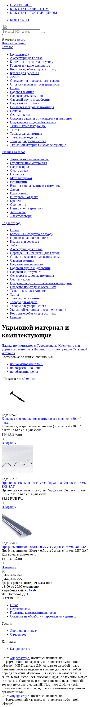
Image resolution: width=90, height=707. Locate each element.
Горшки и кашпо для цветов (30, 65)
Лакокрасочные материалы (29, 159)
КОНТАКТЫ (19, 20)
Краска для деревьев (24, 73)
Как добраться (20, 648)
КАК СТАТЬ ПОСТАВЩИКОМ (33, 12)
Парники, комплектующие (53, 349)
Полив (14, 88)
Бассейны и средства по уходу (31, 61)
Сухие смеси (19, 170)
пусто (21, 39)
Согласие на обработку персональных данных (43, 616)
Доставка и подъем (23, 630)
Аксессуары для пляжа (26, 58)
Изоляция (17, 174)
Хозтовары (18, 212)
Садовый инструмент (25, 103)
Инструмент (19, 193)
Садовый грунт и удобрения (30, 99)
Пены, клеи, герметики (26, 208)
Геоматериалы (47, 345)
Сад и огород (19, 54)
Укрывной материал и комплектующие (38, 145)
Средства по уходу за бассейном (33, 122)
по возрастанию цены (25, 368)
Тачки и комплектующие (28, 126)
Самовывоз (18, 634)
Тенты (14, 130)
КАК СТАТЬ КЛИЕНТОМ (29, 9)
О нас (14, 605)
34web (31, 590)
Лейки (14, 77)
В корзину (9, 443)
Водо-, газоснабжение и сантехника (35, 185)
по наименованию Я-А (26, 364)
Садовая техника (22, 92)
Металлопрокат (21, 178)
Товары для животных (26, 133)
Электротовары (21, 216)
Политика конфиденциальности (33, 612)
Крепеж (15, 201)
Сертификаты (20, 609)
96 (28, 378)
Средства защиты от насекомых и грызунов (41, 118)
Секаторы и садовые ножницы (32, 107)
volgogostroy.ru (20, 658)
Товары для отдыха (23, 137)
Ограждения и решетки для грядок (35, 80)
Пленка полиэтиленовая (19, 345)
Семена (15, 111)
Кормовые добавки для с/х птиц (33, 69)
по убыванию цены (24, 371)
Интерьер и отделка (24, 197)
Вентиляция (18, 182)
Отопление (18, 204)
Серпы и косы (20, 114)
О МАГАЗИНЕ (21, 5)
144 (32, 378)
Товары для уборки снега (28, 141)
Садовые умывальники (26, 95)
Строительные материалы (28, 163)
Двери (14, 189)
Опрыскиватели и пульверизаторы (35, 84)
